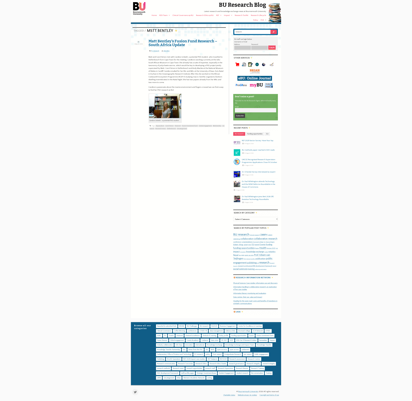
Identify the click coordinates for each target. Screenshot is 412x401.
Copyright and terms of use (269, 395)
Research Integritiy (253, 364)
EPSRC (268, 331)
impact (236, 251)
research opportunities (194, 368)
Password (254, 44)
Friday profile (223, 336)
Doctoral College (258, 242)
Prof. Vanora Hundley (249, 259)
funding (269, 244)
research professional (245, 266)
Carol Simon (169, 126)
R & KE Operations (173, 359)
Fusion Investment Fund (190, 126)
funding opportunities (243, 248)
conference (237, 242)
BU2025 (214, 326)
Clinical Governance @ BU (182, 15)
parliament (245, 350)
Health (262, 248)
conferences (192, 331)
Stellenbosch (171, 129)
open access (249, 255)
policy (208, 354)
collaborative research (265, 238)
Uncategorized (182, 129)
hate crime (214, 340)
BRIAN (181, 326)
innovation (243, 252)
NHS (212, 350)
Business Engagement (228, 326)
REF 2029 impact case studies (194, 359)
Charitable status (229, 395)
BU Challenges (192, 326)
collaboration (247, 239)
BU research (241, 234)
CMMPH (263, 235)
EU (253, 244)
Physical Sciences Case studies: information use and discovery (255, 283)
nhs (240, 255)
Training (268, 373)
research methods (163, 368)
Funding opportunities (238, 336)
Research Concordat (185, 364)
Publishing (160, 359)
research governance (236, 364)
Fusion (257, 248)
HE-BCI (224, 340)
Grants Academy (193, 340)
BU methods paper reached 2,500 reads (258, 150)
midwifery (272, 252)
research (264, 262)
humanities (263, 340)
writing (209, 378)
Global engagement (205, 126)
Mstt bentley (217, 126)
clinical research (255, 235)
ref (258, 263)
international (199, 345)
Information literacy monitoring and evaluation (249, 293)
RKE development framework (262, 266)
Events (262, 244)
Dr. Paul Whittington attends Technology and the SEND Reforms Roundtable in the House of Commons (258, 184)
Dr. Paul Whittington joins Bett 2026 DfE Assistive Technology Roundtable (258, 198)
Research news (160, 129)
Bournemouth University (141, 8)
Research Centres (254, 359)
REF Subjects (212, 359)
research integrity (269, 364)
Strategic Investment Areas (206, 373)
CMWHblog (236, 239)
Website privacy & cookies (247, 395)
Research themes (242, 368)
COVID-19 (203, 331)
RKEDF (274, 266)
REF (217, 15)
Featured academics (193, 336)
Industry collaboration (165, 345)
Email (237, 107)
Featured (178, 126)
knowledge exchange (255, 252)
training (251, 269)
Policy (255, 20)
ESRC (249, 245)
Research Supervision (225, 368)
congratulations (247, 242)
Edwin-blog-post (240, 245)
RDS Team (163, 15)
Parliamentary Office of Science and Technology (174, 354)
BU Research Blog (242, 5)
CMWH (270, 235)
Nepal (235, 255)
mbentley (166, 51)
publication (260, 258)
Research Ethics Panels (218, 364)
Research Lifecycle (258, 15)
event (257, 245)
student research (242, 373)
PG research (155, 51)
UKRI (238, 312)
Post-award (217, 354)
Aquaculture (160, 126)
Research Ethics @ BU (205, 15)
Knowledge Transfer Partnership (168, 350)
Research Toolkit (241, 15)
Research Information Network (253, 278)
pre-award (248, 354)
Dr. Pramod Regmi (269, 242)
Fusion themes (162, 340)
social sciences (240, 269)
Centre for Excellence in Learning (250, 326)
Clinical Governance (164, 331)
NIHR (242, 255)
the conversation (257, 373)
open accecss (222, 350)
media (266, 252)
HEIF (231, 340)
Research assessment (237, 359)
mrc (184, 350)
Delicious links (230, 331)
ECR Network (258, 331)
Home (154, 15)
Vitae (179, 378)
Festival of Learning (209, 336)
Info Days (179, 345)
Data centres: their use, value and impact (247, 297)
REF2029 (223, 359)
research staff (210, 368)
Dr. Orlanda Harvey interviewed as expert (258, 172)
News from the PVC (195, 350)
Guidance (204, 340)
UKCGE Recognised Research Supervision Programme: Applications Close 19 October (259, 160)
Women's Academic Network (193, 378)
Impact (227, 15)
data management (216, 331)
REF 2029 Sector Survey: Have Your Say (257, 140)
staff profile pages (187, 373)
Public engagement (261, 354)
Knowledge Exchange (215, 345)
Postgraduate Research (232, 354)
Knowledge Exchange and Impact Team (239, 345)
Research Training (257, 368)
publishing (252, 263)
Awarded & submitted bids (166, 326)
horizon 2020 (271, 248)
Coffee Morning (179, 331)
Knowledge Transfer (264, 345)
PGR (262, 20)
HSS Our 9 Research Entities (246, 340)
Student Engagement (226, 373)
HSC (277, 248)
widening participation (261, 269)
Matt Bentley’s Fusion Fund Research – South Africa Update (182, 43)
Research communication (166, 364)
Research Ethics (201, 364)
